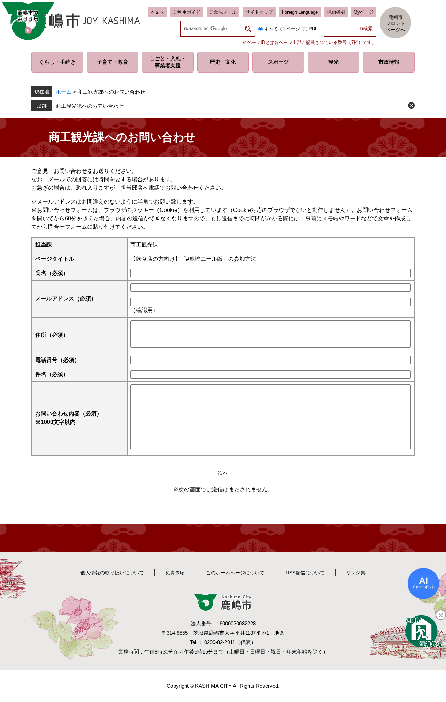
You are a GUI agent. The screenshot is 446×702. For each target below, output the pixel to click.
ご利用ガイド (186, 12)
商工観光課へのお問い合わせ (90, 106)
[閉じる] (441, 615)
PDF (313, 28)
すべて (271, 28)
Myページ (364, 12)
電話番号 (57, 360)
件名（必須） (52, 374)
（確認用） (144, 310)
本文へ (157, 12)
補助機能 (336, 12)
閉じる (411, 105)
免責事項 (175, 572)
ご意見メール (223, 12)
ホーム (63, 92)
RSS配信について (305, 572)
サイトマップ (259, 12)
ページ (293, 28)
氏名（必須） (52, 273)
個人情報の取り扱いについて (112, 572)
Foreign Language (300, 12)
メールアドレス (66, 299)
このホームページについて (235, 572)
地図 (279, 633)
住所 (52, 335)
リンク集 (356, 572)
